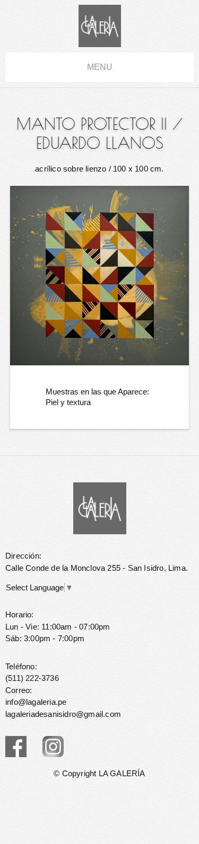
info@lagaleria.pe (35, 701)
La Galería (100, 26)
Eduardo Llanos (99, 142)
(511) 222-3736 (32, 678)
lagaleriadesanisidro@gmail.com (63, 714)
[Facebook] (16, 746)
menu (100, 66)
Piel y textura (68, 402)
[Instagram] (53, 746)
